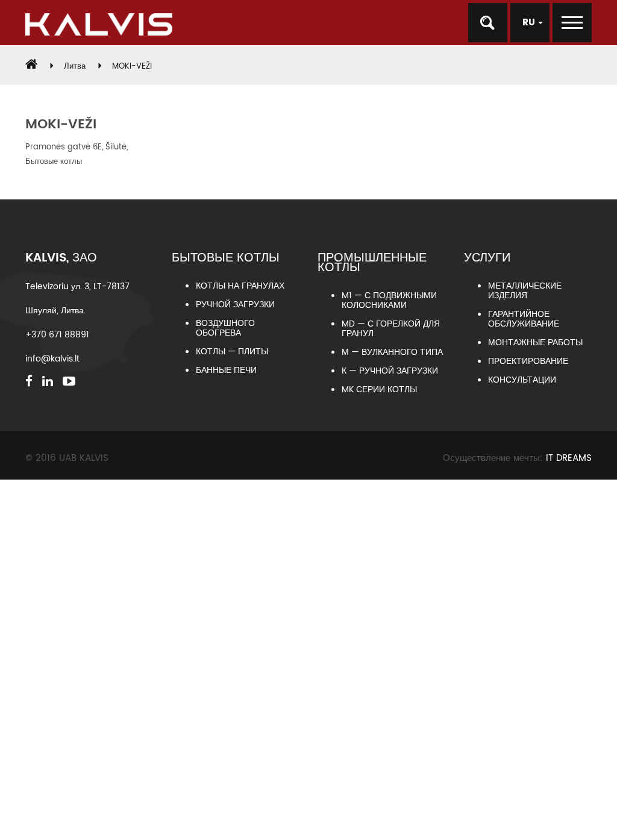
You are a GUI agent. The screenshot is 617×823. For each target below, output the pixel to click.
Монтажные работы (535, 342)
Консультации (522, 380)
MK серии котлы (379, 389)
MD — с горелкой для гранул (391, 328)
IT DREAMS (569, 458)
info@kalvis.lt (52, 359)
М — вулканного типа (392, 352)
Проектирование (528, 361)
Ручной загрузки (235, 304)
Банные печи (226, 370)
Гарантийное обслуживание (523, 319)
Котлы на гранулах (240, 286)
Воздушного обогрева (225, 328)
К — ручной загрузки (390, 371)
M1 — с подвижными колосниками (389, 300)
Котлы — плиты (232, 351)
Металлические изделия (525, 290)
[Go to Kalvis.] (31, 66)
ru (530, 22)
